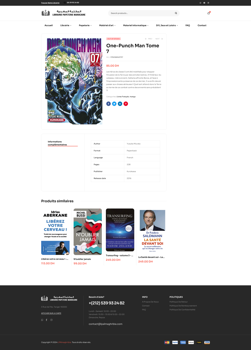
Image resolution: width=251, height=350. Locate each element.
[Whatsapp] (200, 2)
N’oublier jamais (82, 259)
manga (132, 97)
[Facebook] (204, 2)
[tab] (63, 143)
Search (176, 13)
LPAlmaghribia (64, 342)
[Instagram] (208, 2)
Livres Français (123, 97)
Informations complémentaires (57, 143)
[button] (98, 43)
